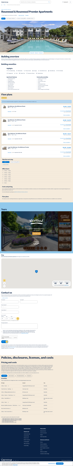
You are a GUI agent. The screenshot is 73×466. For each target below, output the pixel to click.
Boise (4, 4)
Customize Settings (51, 463)
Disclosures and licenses (44, 439)
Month (2, 316)
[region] (36, 463)
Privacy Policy (15, 464)
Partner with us (43, 428)
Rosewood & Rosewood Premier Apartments (13, 4)
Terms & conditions (43, 444)
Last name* (22, 299)
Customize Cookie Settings (44, 453)
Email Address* (3, 310)
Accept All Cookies (59, 463)
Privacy (41, 442)
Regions (41, 434)
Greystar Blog (26, 445)
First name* (3, 299)
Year (11, 316)
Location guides (26, 441)
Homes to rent (26, 431)
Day (6, 316)
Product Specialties (43, 436)
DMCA (41, 449)
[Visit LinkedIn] (15, 460)
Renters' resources (27, 439)
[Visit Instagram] (13, 460)
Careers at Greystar (43, 432)
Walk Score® (66, 285)
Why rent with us (26, 443)
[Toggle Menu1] (70, 2)
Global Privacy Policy (24, 333)
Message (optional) (4, 322)
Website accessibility (43, 451)
